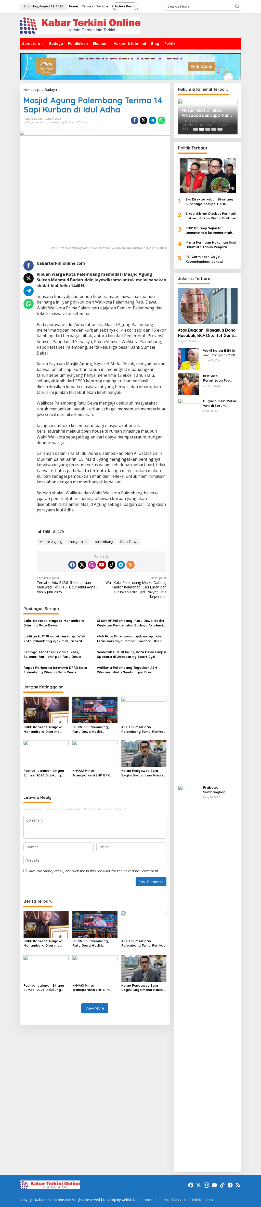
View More (94, 1008)
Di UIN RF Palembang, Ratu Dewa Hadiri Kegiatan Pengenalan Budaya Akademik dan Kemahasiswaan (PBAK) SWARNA (131, 623)
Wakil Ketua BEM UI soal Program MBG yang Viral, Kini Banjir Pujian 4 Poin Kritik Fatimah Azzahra (219, 352)
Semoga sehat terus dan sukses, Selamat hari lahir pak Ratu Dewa (52, 654)
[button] (237, 6)
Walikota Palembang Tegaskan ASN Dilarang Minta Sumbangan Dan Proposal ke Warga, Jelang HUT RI (127, 669)
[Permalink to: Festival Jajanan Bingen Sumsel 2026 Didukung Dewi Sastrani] (46, 753)
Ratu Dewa (129, 541)
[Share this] (134, 120)
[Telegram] (121, 565)
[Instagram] (92, 565)
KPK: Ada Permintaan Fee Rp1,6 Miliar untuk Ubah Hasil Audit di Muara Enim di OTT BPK (219, 378)
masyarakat (78, 541)
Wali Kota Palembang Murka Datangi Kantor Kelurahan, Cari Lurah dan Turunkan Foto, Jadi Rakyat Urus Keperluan (136, 587)
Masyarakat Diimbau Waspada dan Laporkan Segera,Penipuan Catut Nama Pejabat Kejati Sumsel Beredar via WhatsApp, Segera (205, 113)
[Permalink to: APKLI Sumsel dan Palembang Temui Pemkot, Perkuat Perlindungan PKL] (143, 709)
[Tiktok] (111, 565)
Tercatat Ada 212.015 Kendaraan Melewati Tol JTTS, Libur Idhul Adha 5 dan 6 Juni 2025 (67, 585)
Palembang (56, 122)
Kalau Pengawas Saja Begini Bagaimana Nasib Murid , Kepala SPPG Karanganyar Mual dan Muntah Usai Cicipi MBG (142, 773)
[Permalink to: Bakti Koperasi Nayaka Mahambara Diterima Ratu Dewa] (46, 709)
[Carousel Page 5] (220, 129)
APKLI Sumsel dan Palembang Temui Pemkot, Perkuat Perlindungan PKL (143, 729)
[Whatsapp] (161, 120)
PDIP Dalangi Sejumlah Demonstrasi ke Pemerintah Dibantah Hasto (209, 230)
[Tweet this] (143, 120)
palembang (104, 541)
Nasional (41, 122)
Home (148, 1200)
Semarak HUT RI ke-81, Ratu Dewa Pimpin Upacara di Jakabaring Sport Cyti (131, 654)
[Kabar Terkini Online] (80, 24)
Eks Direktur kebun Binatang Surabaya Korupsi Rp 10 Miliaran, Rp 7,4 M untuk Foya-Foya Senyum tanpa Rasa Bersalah (211, 201)
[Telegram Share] (152, 120)
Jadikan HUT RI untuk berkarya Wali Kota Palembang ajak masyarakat (54, 638)
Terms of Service (172, 1200)
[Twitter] (82, 565)
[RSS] (130, 565)
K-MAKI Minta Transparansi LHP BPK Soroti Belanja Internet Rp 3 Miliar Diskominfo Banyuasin (94, 773)
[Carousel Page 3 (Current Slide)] (207, 129)
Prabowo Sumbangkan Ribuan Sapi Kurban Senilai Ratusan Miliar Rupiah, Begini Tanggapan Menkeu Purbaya (220, 789)
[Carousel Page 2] (201, 129)
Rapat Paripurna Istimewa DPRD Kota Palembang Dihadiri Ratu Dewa (55, 669)
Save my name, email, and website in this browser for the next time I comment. (93, 871)
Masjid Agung (50, 541)
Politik (69, 122)
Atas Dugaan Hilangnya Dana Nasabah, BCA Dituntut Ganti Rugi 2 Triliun (207, 333)
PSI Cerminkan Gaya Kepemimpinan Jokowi (204, 259)
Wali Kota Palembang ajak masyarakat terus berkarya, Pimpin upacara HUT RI (130, 638)
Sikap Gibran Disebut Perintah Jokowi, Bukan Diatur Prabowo (212, 215)
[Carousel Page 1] (195, 129)
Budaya (28, 122)
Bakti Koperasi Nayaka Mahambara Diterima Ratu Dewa (53, 623)
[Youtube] (101, 565)
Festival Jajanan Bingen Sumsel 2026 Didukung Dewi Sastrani (43, 773)
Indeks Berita (202, 1200)
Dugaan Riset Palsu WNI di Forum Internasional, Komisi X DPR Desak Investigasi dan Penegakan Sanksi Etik (219, 403)
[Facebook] (72, 565)
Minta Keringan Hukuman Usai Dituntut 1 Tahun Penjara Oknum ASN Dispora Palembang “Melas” (211, 244)
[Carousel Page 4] (213, 129)
